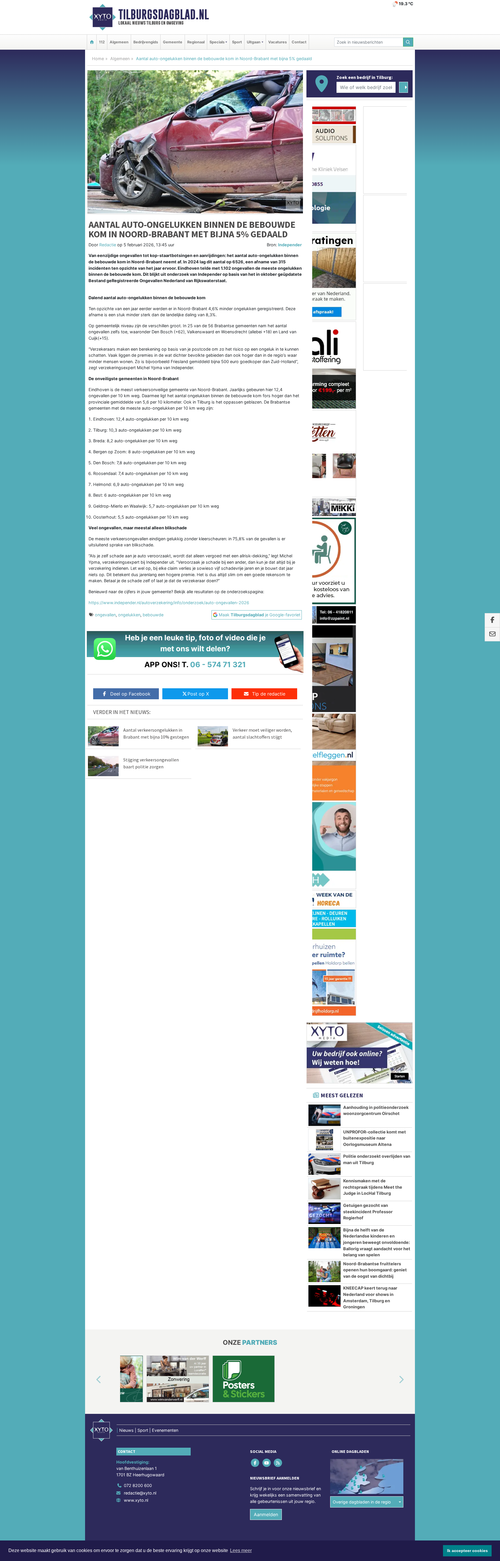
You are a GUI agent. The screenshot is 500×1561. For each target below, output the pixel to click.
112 (102, 42)
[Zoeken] (408, 42)
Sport (237, 42)
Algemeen (119, 42)
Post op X (198, 694)
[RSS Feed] (278, 930)
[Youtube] (267, 930)
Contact (299, 42)
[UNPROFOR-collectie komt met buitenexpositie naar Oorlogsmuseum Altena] (324, 527)
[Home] (91, 42)
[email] (492, 634)
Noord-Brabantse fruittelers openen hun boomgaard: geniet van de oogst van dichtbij (375, 657)
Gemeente (172, 42)
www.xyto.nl (136, 968)
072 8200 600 (138, 953)
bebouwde (153, 614)
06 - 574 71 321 (218, 664)
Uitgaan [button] (253, 42)
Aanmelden (266, 982)
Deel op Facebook (130, 694)
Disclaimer (361, 1017)
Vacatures (277, 42)
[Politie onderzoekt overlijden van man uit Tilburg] (324, 551)
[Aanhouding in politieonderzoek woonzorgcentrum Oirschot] (324, 502)
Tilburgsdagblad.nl (163, 14)
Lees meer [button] (241, 1550)
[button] (92, 848)
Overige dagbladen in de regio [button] (362, 969)
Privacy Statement (390, 1017)
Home (98, 58)
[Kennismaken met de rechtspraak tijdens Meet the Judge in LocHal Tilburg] (324, 576)
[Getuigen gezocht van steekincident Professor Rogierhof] (324, 600)
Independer (290, 244)
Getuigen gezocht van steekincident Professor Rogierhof (368, 598)
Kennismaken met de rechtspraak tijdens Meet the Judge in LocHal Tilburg (372, 574)
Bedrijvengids (145, 42)
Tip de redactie (268, 694)
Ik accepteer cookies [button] (467, 1550)
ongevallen (105, 614)
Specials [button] (217, 42)
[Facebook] (255, 930)
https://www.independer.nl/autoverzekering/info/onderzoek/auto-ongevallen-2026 (169, 602)
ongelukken (129, 614)
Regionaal (196, 42)
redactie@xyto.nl (140, 960)
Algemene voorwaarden (326, 1017)
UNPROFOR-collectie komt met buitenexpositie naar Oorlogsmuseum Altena (374, 525)
